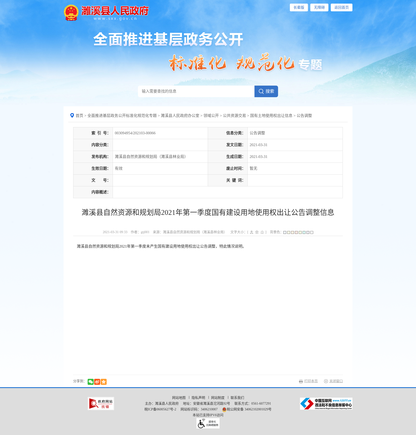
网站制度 (218, 398)
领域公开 (211, 116)
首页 (79, 116)
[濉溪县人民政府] (107, 12)
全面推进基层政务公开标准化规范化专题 (122, 116)
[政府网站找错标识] (101, 403)
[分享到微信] (91, 382)
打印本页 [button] (311, 381)
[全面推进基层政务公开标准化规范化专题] (208, 52)
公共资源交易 (234, 116)
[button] (299, 7)
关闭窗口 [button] (336, 381)
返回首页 (341, 7)
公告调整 (304, 116)
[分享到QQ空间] (104, 382)
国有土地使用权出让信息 (271, 116)
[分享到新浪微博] (97, 382)
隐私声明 (199, 398)
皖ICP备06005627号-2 (160, 409)
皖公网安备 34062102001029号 (249, 409)
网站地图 (179, 398)
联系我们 (237, 398)
